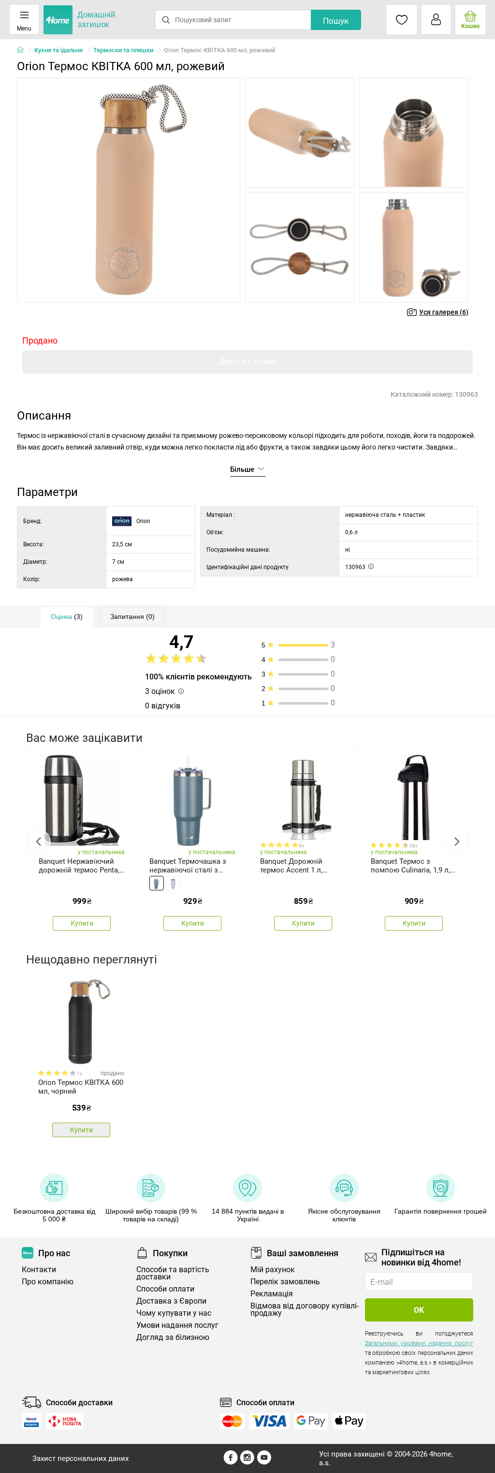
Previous (39, 841)
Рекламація (271, 1293)
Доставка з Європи (171, 1301)
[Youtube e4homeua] (264, 1462)
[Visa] (269, 1421)
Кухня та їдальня (58, 50)
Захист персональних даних (80, 1458)
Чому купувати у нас (173, 1313)
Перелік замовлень (285, 1281)
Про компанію (47, 1281)
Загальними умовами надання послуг (419, 1343)
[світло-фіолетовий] (173, 883)
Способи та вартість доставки (172, 1273)
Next (456, 841)
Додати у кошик (247, 361)
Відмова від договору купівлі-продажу (304, 1309)
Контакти (39, 1269)
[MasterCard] (232, 1421)
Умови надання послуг (177, 1325)
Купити (82, 923)
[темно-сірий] (156, 883)
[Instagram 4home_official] (247, 1462)
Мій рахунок (272, 1269)
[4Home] (23, 50)
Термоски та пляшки (123, 50)
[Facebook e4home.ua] (230, 1462)
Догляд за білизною (172, 1337)
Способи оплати (165, 1289)
